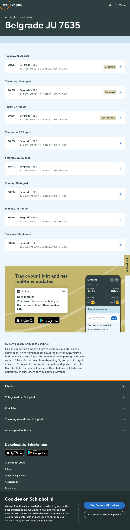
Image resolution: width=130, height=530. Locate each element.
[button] (127, 265)
